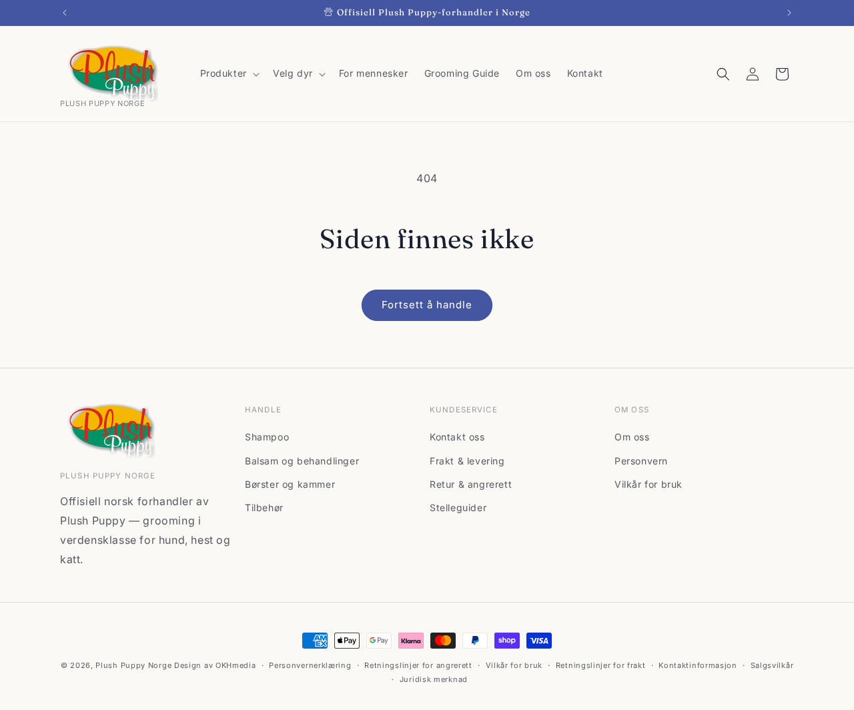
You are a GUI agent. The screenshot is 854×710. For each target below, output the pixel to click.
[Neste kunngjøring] (789, 12)
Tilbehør (264, 507)
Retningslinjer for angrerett (418, 665)
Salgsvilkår (772, 665)
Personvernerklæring (310, 665)
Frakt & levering (467, 460)
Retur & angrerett (471, 484)
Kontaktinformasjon (698, 665)
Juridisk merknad (434, 679)
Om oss (632, 436)
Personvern (641, 460)
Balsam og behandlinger (302, 460)
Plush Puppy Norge (133, 665)
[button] (228, 73)
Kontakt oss (457, 436)
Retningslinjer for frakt (601, 665)
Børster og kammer (290, 484)
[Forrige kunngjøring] (64, 12)
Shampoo (267, 436)
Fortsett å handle (427, 304)
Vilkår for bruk (648, 484)
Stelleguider (458, 507)
